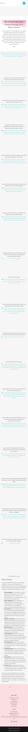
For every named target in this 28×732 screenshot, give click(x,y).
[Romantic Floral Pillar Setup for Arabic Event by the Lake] (14, 404)
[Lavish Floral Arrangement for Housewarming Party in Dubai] (14, 319)
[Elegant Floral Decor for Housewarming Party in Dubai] (14, 142)
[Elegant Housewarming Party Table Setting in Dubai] (14, 234)
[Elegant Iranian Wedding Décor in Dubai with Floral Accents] (14, 171)
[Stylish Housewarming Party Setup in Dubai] (14, 64)
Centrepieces (14, 701)
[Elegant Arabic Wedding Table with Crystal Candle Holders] (14, 495)
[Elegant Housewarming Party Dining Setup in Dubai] (14, 114)
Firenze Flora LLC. (14, 715)
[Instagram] (19, 725)
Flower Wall (14, 704)
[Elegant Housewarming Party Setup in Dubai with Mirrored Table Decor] (14, 434)
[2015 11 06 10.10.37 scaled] (14, 559)
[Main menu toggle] (24, 3)
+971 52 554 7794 (14, 711)
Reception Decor (14, 703)
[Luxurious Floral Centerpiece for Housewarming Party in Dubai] (14, 199)
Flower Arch (14, 699)
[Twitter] (17, 725)
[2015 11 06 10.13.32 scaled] (14, 267)
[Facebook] (14, 725)
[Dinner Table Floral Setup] (14, 348)
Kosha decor (14, 706)
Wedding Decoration (14, 698)
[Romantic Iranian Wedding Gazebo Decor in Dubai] (14, 90)
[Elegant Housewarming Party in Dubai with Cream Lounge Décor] (14, 465)
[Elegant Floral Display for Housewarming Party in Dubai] (14, 526)
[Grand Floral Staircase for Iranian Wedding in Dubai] (14, 375)
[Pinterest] (21, 725)
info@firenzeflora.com (14, 713)
